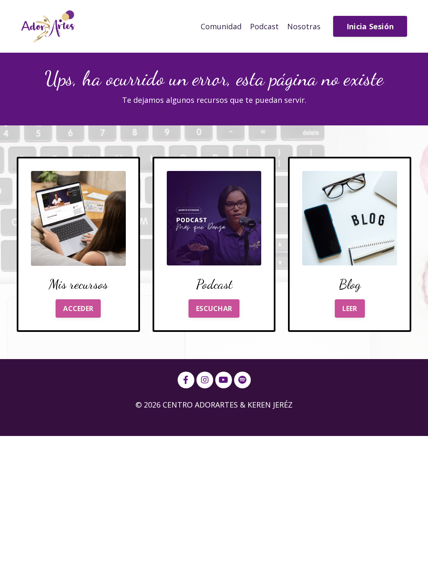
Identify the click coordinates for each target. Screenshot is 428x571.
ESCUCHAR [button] (214, 308)
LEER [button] (349, 308)
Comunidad (221, 26)
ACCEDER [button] (78, 308)
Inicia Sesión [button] (370, 26)
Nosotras (304, 26)
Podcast (264, 26)
